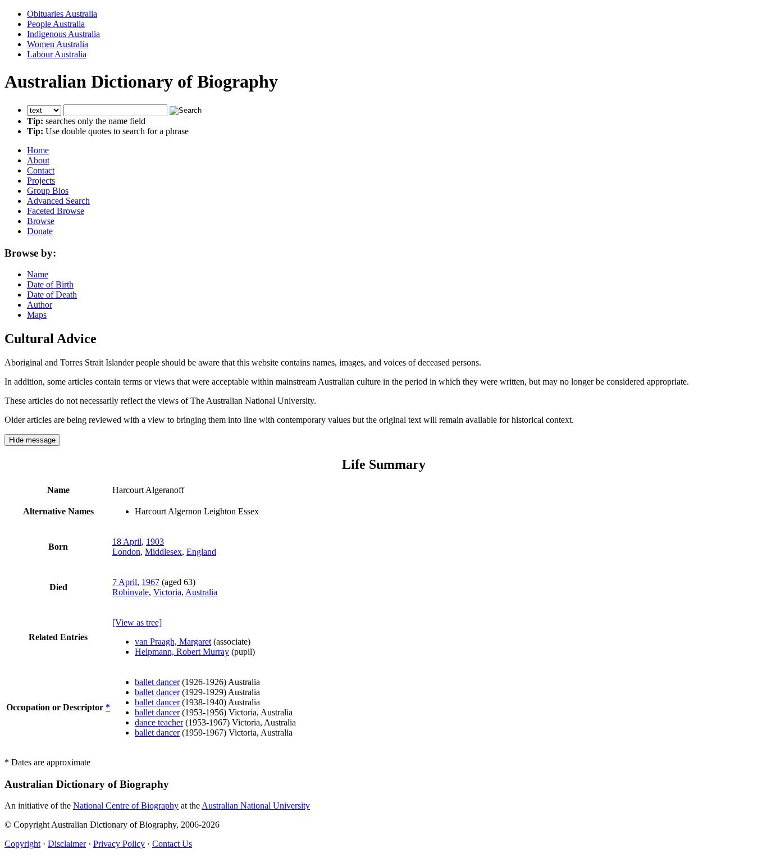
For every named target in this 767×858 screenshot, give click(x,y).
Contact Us (172, 843)
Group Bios (48, 190)
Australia (201, 592)
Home (38, 150)
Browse (40, 221)
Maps (37, 315)
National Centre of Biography (126, 805)
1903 (155, 541)
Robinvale (130, 592)
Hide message (32, 440)
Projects (41, 180)
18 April (126, 541)
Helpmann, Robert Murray (182, 651)
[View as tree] (137, 622)
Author (39, 304)
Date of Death (52, 294)
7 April (124, 582)
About (38, 160)
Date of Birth (50, 284)
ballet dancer (157, 682)
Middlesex (163, 551)
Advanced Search (58, 201)
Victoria (167, 592)
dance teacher (159, 722)
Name (37, 274)
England (201, 551)
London (126, 551)
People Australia (56, 24)
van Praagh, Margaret (173, 641)
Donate (40, 231)
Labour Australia (56, 54)
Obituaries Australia (62, 14)
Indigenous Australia (63, 34)
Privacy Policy (119, 843)
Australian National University (256, 805)
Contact (40, 170)
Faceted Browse (55, 211)
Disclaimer (67, 843)
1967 (150, 582)
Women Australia (57, 44)
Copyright (22, 843)
